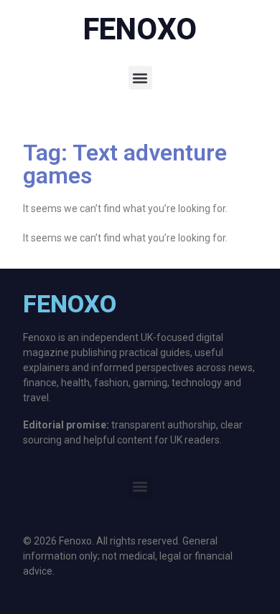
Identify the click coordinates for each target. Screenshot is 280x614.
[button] (140, 78)
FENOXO (140, 29)
